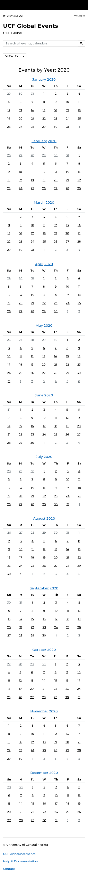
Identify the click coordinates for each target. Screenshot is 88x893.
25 (79, 118)
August (39, 518)
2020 (51, 79)
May (39, 325)
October (39, 650)
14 (32, 110)
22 (44, 118)
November (39, 711)
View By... (13, 56)
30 (21, 93)
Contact (9, 869)
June (39, 395)
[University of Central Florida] (31, 5)
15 (44, 110)
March (39, 202)
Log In (81, 15)
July (39, 457)
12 (9, 110)
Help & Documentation (20, 861)
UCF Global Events (30, 25)
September (39, 588)
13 (20, 110)
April (39, 264)
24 (68, 118)
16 (55, 110)
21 (32, 118)
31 (32, 93)
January (39, 79)
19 (8, 118)
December (39, 773)
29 (9, 93)
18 (79, 110)
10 (67, 102)
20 (21, 118)
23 (55, 118)
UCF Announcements (19, 854)
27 (20, 127)
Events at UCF (15, 15)
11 (79, 102)
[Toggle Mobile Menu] (84, 4)
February (39, 141)
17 (67, 110)
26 (9, 127)
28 (32, 127)
